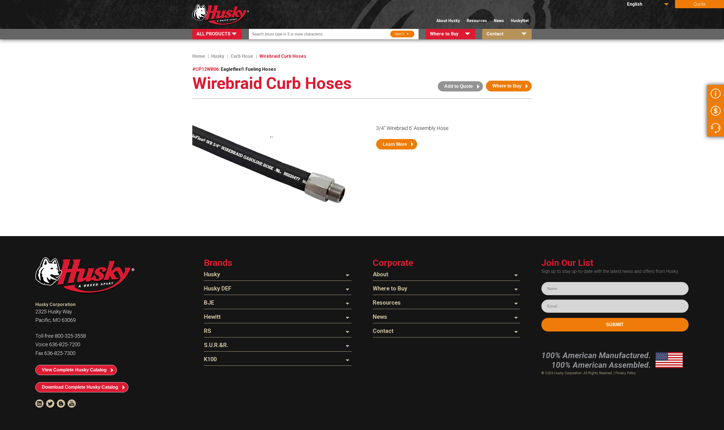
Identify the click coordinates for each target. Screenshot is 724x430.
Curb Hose (241, 56)
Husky (217, 56)
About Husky (448, 20)
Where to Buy (507, 86)
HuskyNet (520, 20)
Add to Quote (458, 86)
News (499, 20)
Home (198, 56)
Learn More (395, 144)
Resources (477, 20)
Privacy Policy (625, 373)
